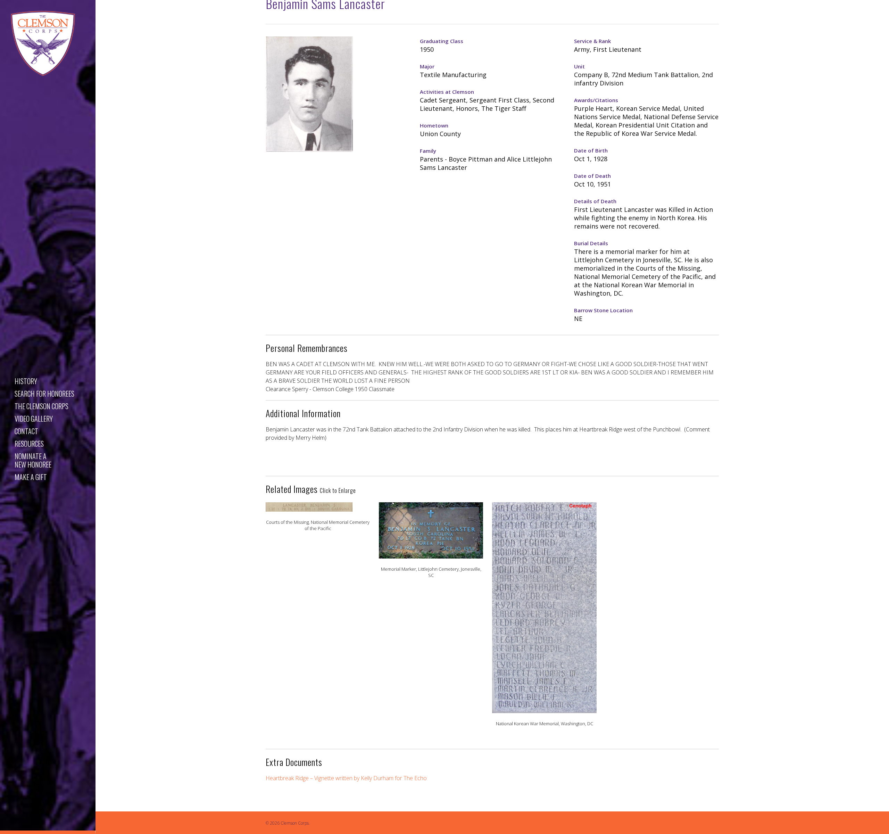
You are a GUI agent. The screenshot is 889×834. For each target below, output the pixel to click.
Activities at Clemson (447, 91)
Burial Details (591, 243)
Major (427, 66)
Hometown (434, 125)
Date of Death (592, 175)
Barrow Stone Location (603, 310)
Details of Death (595, 201)
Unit (579, 66)
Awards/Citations (596, 100)
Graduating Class (441, 41)
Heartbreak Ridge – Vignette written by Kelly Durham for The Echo (346, 778)
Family (428, 150)
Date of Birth (591, 150)
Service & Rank (592, 41)
